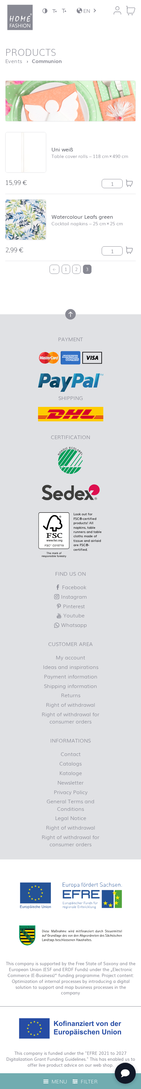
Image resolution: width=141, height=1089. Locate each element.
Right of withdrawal (70, 704)
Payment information (70, 676)
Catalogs (70, 763)
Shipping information (70, 686)
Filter (88, 1081)
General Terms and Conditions (70, 804)
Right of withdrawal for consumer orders (70, 717)
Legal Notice (70, 818)
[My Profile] (117, 10)
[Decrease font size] (54, 10)
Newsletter (70, 782)
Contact (71, 754)
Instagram (73, 596)
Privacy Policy (71, 792)
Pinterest (73, 606)
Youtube (73, 615)
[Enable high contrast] (45, 10)
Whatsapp (73, 625)
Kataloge (70, 773)
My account (70, 657)
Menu (58, 1081)
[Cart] (130, 10)
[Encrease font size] (64, 10)
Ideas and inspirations (70, 667)
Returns (70, 695)
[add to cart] (129, 183)
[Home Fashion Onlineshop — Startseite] (20, 17)
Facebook (73, 587)
